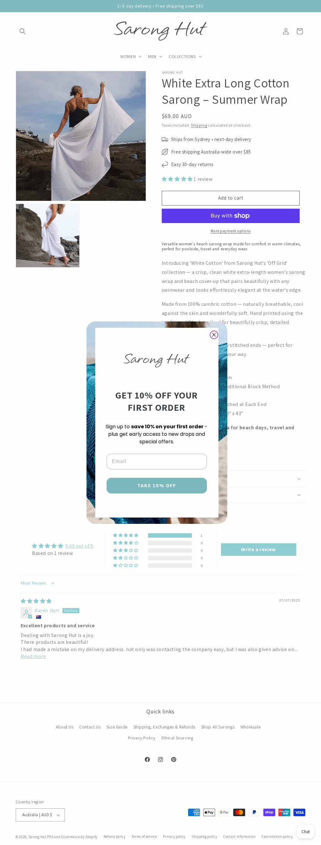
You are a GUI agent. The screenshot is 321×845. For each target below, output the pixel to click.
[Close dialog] (214, 335)
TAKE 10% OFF (156, 485)
